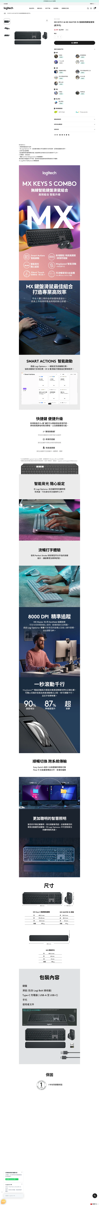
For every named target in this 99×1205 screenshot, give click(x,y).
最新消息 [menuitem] (39, 8)
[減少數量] (55, 36)
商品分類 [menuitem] (31, 8)
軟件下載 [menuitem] (47, 8)
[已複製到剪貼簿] (69, 135)
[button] (94, 1204)
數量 (55, 33)
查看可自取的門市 (58, 49)
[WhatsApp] (66, 135)
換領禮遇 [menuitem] (56, 8)
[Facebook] (60, 135)
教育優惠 (6, 3)
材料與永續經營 (58, 124)
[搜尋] (87, 8)
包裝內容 (56, 129)
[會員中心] (91, 8)
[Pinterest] (64, 135)
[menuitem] (6, 4)
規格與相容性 (57, 119)
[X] (62, 135)
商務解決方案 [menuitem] (65, 8)
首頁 (5, 13)
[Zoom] (47, 20)
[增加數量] (60, 36)
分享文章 (56, 134)
